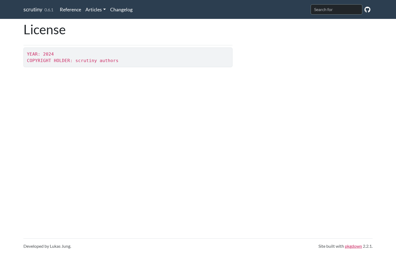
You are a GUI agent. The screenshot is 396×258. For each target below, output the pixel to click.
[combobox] (336, 9)
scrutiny (32, 9)
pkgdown (353, 246)
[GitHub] (367, 9)
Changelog (121, 9)
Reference (70, 9)
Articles (93, 9)
